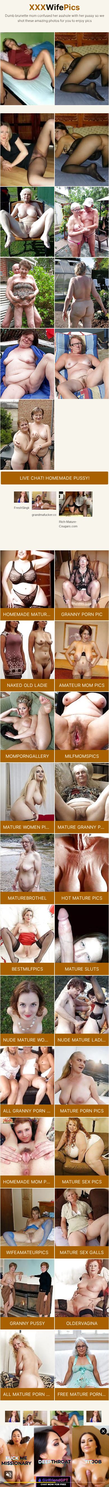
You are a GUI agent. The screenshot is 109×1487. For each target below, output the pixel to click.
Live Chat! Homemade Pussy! (54, 478)
